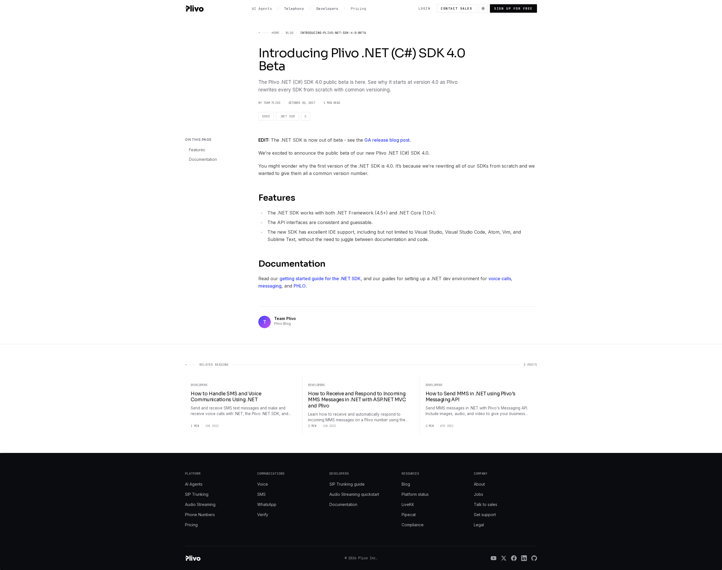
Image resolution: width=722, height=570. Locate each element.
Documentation (203, 159)
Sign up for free (513, 8)
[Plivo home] (194, 8)
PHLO (300, 286)
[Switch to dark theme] (483, 8)
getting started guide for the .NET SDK (320, 278)
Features (197, 149)
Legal (479, 524)
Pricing (191, 524)
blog (290, 33)
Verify (262, 514)
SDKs (266, 116)
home (275, 33)
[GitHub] (534, 558)
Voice (262, 484)
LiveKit (408, 504)
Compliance (413, 524)
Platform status (415, 494)
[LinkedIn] (524, 558)
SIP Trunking (196, 494)
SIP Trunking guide (347, 484)
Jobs (478, 494)
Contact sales (456, 8)
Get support (485, 514)
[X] (504, 558)
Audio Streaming (200, 504)
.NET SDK (287, 116)
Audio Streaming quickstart (354, 494)
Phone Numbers (200, 514)
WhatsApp (266, 504)
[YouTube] (493, 558)
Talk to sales (485, 504)
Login (425, 8)
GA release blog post (387, 140)
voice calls (499, 278)
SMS (261, 494)
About (479, 484)
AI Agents (193, 484)
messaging (269, 286)
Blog (406, 484)
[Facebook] (514, 558)
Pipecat (409, 514)
